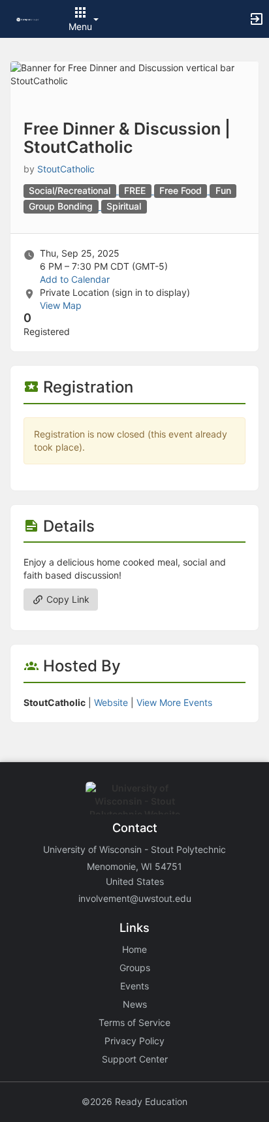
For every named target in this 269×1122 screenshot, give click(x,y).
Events (134, 985)
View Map (61, 305)
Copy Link (66, 599)
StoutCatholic (66, 168)
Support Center (135, 1059)
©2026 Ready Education (134, 1101)
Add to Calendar (75, 279)
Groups (134, 967)
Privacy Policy (134, 1040)
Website (111, 702)
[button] (27, 18)
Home (134, 949)
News (135, 1004)
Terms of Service (134, 1022)
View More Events (174, 702)
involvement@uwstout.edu (134, 898)
